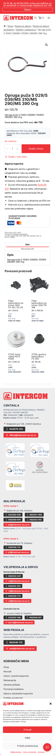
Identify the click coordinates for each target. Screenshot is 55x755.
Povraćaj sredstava (13, 689)
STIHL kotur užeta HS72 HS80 (14, 356)
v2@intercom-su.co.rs (18, 581)
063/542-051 (14, 586)
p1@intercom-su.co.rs (18, 552)
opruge (33, 236)
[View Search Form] (35, 18)
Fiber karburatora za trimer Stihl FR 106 (39, 304)
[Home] (5, 26)
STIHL (12, 237)
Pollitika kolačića (16, 752)
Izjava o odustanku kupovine (18, 693)
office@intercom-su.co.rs (22, 435)
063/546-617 (35, 617)
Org (38, 236)
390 (24, 236)
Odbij (27, 737)
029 (12, 236)
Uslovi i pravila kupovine (16, 675)
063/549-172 (15, 642)
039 (16, 236)
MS (28, 236)
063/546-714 (14, 547)
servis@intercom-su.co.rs (20, 622)
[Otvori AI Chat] (47, 747)
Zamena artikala (12, 684)
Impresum (41, 752)
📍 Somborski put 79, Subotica (18, 543)
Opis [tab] (27, 244)
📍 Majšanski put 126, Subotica (18, 510)
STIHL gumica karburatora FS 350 (39, 356)
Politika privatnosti (13, 697)
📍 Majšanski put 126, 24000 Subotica (22, 424)
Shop (6, 667)
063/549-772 (14, 596)
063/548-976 (14, 519)
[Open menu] (48, 18)
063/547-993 (35, 514)
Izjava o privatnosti (29, 752)
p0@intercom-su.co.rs (18, 524)
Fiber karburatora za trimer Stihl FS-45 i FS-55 (15, 304)
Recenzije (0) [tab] (27, 249)
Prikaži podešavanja (27, 745)
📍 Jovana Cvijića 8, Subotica (18, 613)
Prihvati (28, 729)
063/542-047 (14, 576)
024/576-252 (16, 429)
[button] (50, 703)
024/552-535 (14, 514)
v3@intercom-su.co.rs (18, 591)
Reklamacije (10, 680)
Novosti (7, 671)
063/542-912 (35, 519)
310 (20, 236)
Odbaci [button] (27, 9)
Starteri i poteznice (20, 92)
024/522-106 (14, 617)
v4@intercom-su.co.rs (18, 601)
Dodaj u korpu (36, 148)
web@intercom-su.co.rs (21, 648)
